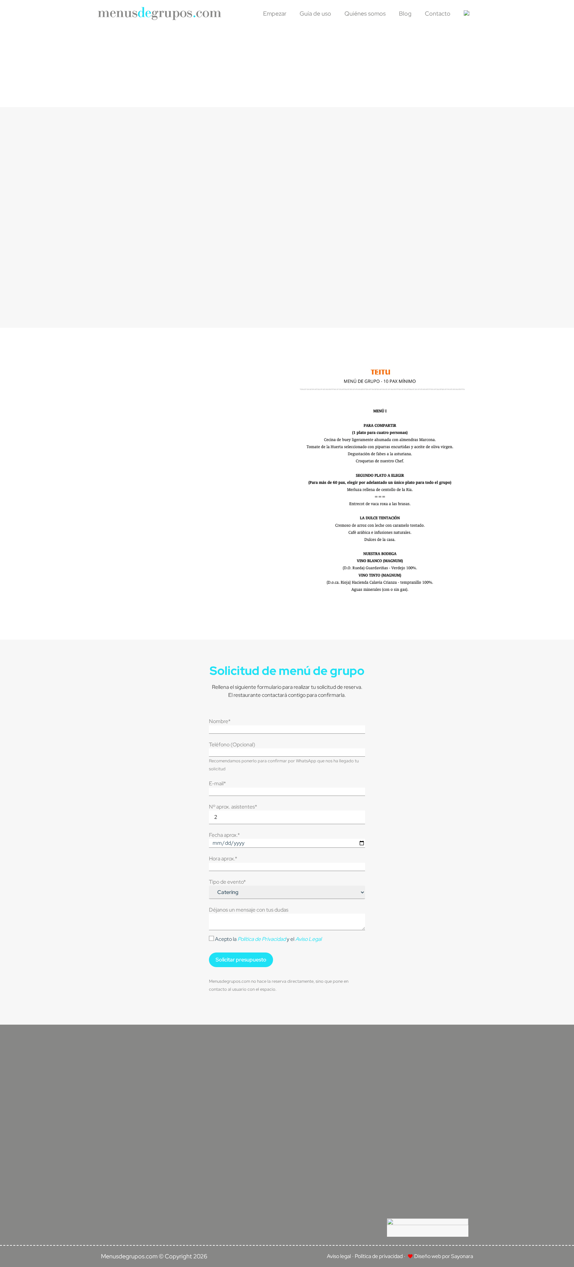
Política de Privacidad (262, 939)
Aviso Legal (308, 939)
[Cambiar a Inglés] (466, 13)
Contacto (437, 13)
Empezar (274, 13)
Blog (405, 13)
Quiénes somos (365, 13)
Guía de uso (315, 13)
